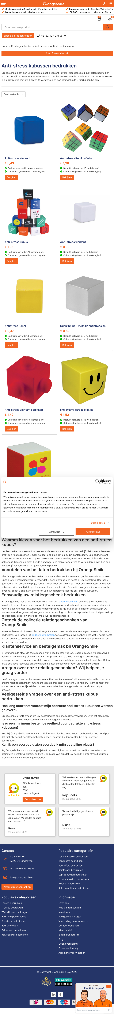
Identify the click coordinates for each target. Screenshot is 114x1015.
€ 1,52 (64, 414)
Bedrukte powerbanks (13, 916)
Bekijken (11, 177)
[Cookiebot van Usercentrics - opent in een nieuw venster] (98, 481)
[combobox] (52, 27)
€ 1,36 (9, 247)
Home (4, 46)
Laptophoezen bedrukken (72, 874)
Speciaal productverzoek (18, 35)
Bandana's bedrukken (70, 860)
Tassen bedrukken (11, 902)
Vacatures (64, 912)
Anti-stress (41, 46)
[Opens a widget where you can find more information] (93, 998)
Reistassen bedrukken (70, 869)
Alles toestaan (93, 531)
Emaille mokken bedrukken (73, 879)
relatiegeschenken (68, 601)
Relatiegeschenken (21, 46)
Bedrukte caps (9, 925)
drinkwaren (48, 634)
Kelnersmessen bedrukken (73, 856)
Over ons (63, 902)
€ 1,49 (9, 414)
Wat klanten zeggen (69, 907)
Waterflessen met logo (14, 912)
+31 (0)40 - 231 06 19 (53, 35)
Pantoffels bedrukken (70, 865)
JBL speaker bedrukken (14, 934)
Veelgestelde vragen (69, 916)
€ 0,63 (64, 331)
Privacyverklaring (68, 948)
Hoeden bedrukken (69, 883)
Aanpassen (54, 531)
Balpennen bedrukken (13, 930)
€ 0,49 (9, 163)
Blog (61, 939)
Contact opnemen (68, 925)
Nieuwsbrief (65, 930)
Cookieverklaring (68, 943)
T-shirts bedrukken (12, 907)
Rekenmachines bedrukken (73, 888)
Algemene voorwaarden (71, 952)
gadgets (36, 634)
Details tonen (98, 523)
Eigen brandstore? (68, 934)
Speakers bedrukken (12, 921)
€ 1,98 (64, 163)
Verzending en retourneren (73, 921)
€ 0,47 (9, 331)
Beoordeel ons (33, 799)
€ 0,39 (64, 247)
